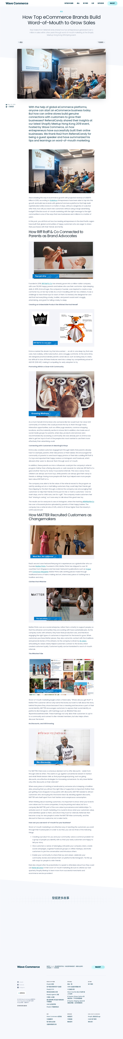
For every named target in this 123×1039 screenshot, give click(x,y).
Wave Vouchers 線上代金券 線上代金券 (76, 993)
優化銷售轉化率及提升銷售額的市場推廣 (55, 1001)
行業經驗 (69, 1019)
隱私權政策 (24, 1006)
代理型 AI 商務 (50, 997)
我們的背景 (101, 3)
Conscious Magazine (40, 572)
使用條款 (19, 1006)
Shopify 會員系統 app (94, 1016)
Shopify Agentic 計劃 (53, 994)
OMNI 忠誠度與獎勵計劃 (74, 987)
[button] (69, 3)
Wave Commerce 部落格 (54, 1016)
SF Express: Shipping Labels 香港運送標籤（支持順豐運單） (76, 1002)
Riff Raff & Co (47, 283)
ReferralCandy (37, 868)
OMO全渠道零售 (51, 1004)
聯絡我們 (69, 1022)
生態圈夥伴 (50, 1019)
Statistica (53, 200)
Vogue (88, 569)
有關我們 (69, 1016)
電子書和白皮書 (51, 1022)
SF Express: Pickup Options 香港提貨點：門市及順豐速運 (75, 997)
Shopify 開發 (50, 984)
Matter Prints (41, 566)
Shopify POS (50, 989)
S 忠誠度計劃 (71, 989)
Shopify (48, 932)
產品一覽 (69, 984)
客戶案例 (85, 3)
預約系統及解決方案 (52, 992)
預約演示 (90, 1022)
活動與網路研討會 (51, 1024)
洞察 (9, 932)
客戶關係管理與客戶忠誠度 (54, 987)
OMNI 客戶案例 (92, 1019)
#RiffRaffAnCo (88, 501)
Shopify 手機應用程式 (53, 1007)
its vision (83, 641)
